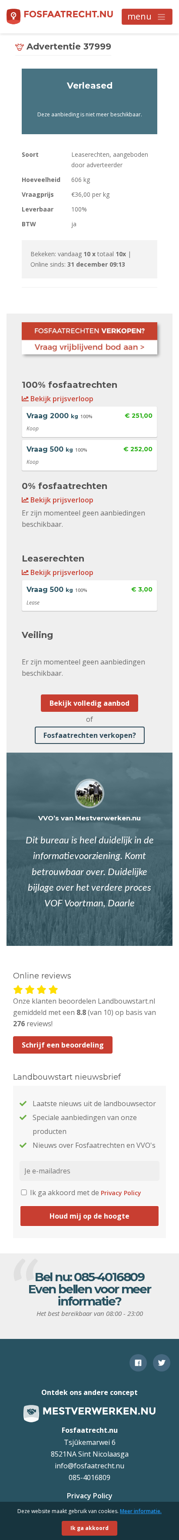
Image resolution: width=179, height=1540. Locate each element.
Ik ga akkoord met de (84, 1192)
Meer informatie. (141, 1511)
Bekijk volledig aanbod (89, 703)
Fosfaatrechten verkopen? (89, 735)
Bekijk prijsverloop (61, 398)
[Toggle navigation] (147, 17)
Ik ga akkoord (89, 1528)
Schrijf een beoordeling (63, 1045)
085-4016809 (109, 1276)
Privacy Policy (121, 1193)
